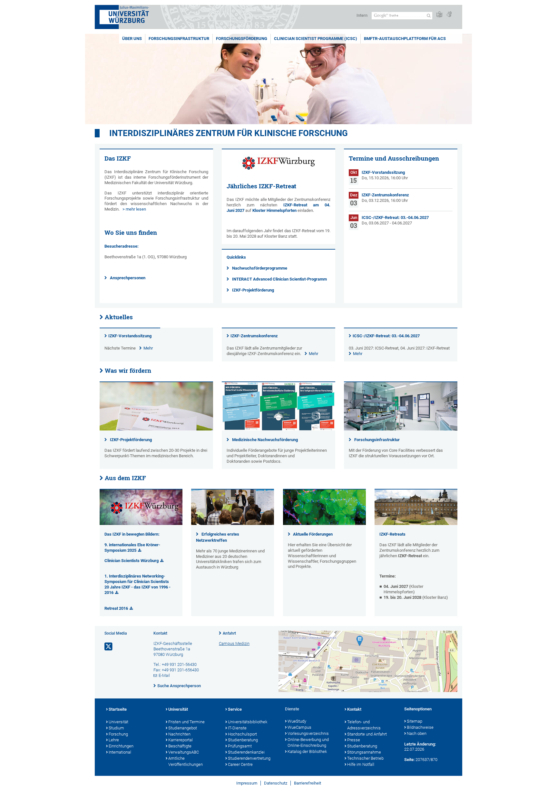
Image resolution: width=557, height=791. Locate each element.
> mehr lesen (134, 209)
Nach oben (416, 733)
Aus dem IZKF (125, 478)
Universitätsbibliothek (247, 721)
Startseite (118, 709)
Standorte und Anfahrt (367, 734)
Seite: (409, 759)
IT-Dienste (237, 728)
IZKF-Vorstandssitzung (129, 335)
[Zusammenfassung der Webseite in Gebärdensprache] (449, 14)
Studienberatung (243, 739)
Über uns (132, 38)
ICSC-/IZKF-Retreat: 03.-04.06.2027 (386, 335)
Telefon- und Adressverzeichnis (364, 724)
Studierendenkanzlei (246, 752)
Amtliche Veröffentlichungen (185, 761)
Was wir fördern (128, 370)
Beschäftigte (179, 746)
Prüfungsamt (240, 746)
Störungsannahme (364, 752)
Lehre (114, 739)
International (120, 752)
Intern (362, 15)
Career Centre (240, 764)
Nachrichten (179, 734)
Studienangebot (182, 728)
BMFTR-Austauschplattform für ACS (405, 38)
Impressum (246, 783)
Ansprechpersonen (127, 277)
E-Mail (164, 675)
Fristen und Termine (186, 721)
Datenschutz (275, 783)
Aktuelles (119, 317)
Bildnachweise (420, 727)
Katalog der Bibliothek (307, 751)
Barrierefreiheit (307, 783)
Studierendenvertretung (249, 758)
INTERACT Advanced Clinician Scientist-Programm (279, 279)
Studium (116, 728)
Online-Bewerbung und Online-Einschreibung (308, 742)
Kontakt (354, 709)
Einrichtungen (121, 746)
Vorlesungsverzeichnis (308, 733)
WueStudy (297, 721)
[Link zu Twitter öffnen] (108, 646)
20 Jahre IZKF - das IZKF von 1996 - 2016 (137, 590)
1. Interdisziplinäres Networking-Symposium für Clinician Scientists (136, 579)
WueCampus (299, 727)
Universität (118, 721)
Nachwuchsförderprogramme (259, 268)
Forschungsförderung (241, 38)
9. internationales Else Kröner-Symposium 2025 (132, 547)
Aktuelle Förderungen (313, 534)
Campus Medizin (234, 643)
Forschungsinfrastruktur (179, 38)
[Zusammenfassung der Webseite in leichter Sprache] (439, 14)
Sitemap (414, 721)
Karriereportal (180, 739)
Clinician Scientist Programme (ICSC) (315, 38)
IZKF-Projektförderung (253, 290)
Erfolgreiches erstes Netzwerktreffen (217, 537)
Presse (353, 739)
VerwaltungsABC (183, 752)
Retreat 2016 (116, 608)
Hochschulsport (242, 734)
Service (235, 709)
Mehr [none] (148, 348)
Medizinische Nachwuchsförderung (265, 439)
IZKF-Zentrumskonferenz (254, 335)
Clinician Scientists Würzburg (131, 560)
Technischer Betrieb (365, 758)
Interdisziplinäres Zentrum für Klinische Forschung (228, 133)
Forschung (118, 734)
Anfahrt (229, 633)
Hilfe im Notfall (360, 764)
